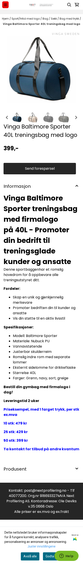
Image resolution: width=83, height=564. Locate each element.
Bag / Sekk (50, 18)
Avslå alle (30, 556)
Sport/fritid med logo (26, 18)
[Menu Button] (5, 4)
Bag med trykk (70, 18)
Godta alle (53, 556)
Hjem (6, 18)
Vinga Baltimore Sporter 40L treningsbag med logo (41, 24)
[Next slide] (75, 117)
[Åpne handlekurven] (77, 5)
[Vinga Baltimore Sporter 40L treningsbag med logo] (41, 69)
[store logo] (41, 4)
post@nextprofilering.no (45, 490)
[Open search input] (69, 5)
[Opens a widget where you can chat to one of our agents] (66, 556)
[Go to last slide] (7, 117)
